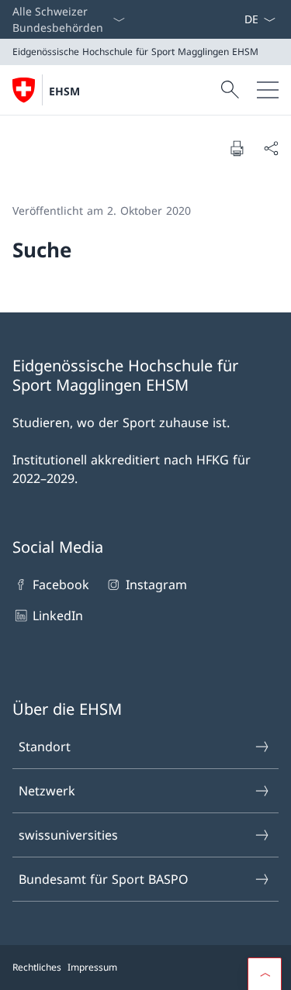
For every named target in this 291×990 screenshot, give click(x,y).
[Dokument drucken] (237, 148)
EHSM (64, 91)
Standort (45, 746)
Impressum (92, 967)
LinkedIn (58, 615)
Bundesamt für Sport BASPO (104, 879)
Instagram (156, 584)
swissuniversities (68, 834)
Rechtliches (36, 967)
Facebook (61, 584)
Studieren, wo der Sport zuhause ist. (121, 422)
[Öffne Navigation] (267, 89)
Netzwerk (47, 790)
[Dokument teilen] (271, 148)
